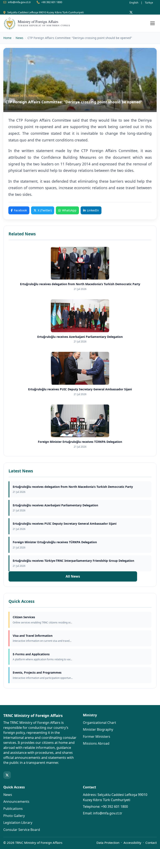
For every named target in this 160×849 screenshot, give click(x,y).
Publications (13, 808)
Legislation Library (17, 822)
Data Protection (107, 842)
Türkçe (149, 2)
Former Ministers (96, 736)
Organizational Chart (99, 722)
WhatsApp (69, 210)
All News (73, 576)
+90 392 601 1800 (51, 2)
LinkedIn (93, 210)
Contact (151, 842)
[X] (131, 12)
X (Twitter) (45, 210)
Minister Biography (98, 729)
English (133, 2)
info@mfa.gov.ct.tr (19, 2)
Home (7, 38)
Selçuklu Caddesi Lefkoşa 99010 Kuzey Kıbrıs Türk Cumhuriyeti (45, 12)
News (19, 38)
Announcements (16, 801)
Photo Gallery (14, 815)
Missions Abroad (96, 743)
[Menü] (152, 23)
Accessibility (132, 842)
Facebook (20, 210)
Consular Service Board (21, 829)
